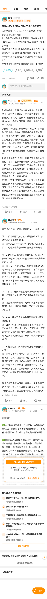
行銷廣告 (7, 70)
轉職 (40, 70)
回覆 (40, 212)
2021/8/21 (16, 18)
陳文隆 (11, 220)
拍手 (10, 212)
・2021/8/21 (32, 222)
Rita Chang (12, 408)
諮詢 (36, 9)
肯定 (25, 212)
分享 (42, 78)
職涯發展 (29, 70)
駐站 (26, 9)
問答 (5, 9)
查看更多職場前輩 (24, 563)
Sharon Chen (12, 101)
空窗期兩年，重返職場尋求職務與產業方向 (23, 515)
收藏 (32, 78)
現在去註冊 (32, 478)
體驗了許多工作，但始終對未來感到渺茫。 (23, 498)
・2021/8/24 (32, 103)
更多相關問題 (23, 546)
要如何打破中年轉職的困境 (17, 507)
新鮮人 (18, 70)
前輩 (16, 9)
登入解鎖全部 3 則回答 (23, 462)
